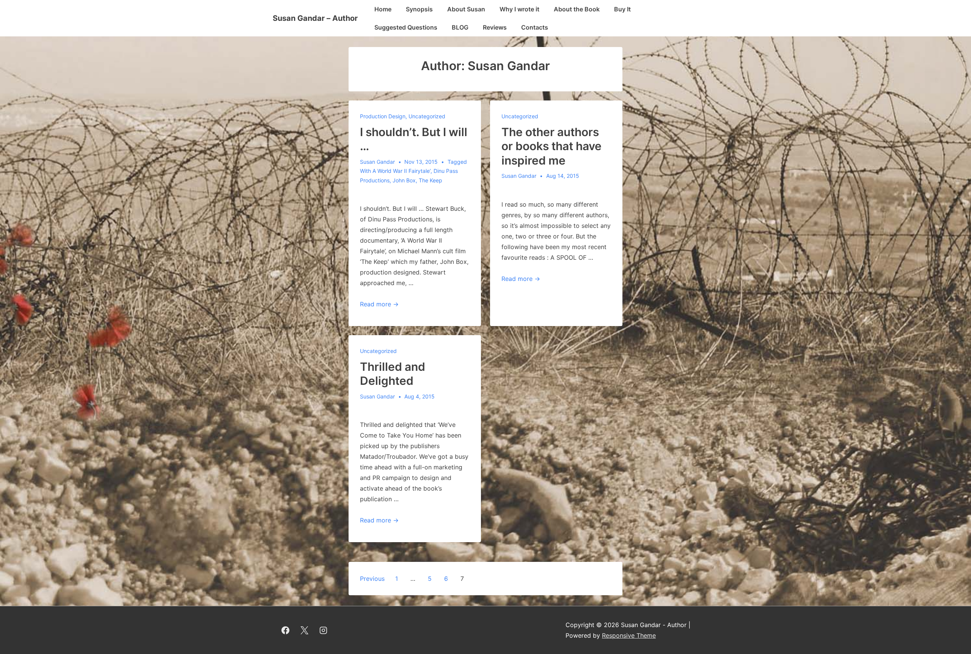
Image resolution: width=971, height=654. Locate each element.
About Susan (466, 9)
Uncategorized (427, 116)
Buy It (622, 9)
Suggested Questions (405, 27)
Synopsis (419, 9)
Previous (372, 578)
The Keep (430, 180)
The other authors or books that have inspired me (551, 146)
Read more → (379, 304)
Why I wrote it (519, 9)
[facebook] (285, 630)
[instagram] (323, 630)
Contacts (534, 27)
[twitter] (304, 630)
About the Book (577, 9)
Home (382, 9)
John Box (404, 180)
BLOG (460, 27)
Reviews (495, 27)
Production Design (382, 116)
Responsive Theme (629, 635)
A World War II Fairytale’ (401, 171)
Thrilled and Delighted (392, 374)
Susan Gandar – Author (315, 18)
